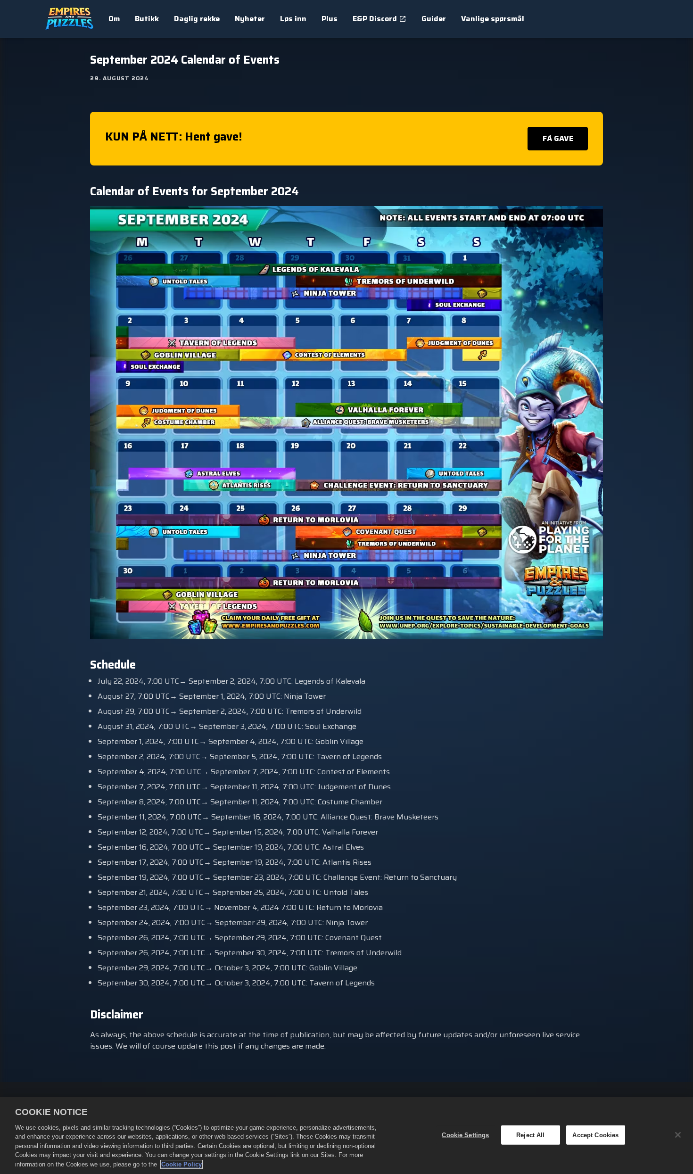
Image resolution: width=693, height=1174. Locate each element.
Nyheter (250, 19)
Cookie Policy (181, 1164)
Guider (433, 19)
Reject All (530, 1134)
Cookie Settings (465, 1134)
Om (114, 19)
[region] (346, 1135)
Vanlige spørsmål (492, 19)
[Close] (678, 1134)
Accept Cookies (595, 1134)
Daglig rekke (197, 19)
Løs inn (293, 19)
